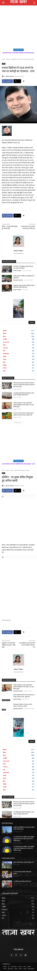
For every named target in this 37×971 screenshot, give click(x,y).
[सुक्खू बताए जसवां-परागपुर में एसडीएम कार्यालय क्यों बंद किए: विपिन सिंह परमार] (7, 288)
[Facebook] (11, 955)
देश (3, 281)
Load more (18, 422)
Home (3, 59)
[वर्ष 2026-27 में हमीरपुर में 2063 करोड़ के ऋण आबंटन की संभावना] (7, 269)
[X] (21, 955)
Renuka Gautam (18, 280)
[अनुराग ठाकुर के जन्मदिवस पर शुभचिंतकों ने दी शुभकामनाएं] (7, 278)
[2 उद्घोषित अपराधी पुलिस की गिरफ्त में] (7, 884)
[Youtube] (25, 955)
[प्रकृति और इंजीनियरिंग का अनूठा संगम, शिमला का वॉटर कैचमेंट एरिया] (7, 829)
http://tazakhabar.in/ (18, 253)
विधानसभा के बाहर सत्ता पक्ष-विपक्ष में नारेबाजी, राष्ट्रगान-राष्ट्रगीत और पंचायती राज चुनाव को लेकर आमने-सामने (24, 384)
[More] (24, 81)
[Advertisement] (18, 25)
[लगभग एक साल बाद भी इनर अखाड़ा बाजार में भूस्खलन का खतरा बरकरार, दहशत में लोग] (7, 415)
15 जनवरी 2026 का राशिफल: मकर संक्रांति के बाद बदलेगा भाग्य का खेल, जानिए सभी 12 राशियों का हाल (23, 838)
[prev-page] (3, 294)
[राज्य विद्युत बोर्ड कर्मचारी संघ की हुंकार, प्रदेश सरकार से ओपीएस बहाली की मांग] (7, 395)
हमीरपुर (7, 59)
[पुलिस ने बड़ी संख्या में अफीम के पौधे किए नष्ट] (7, 864)
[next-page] (6, 294)
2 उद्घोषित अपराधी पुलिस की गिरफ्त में (22, 881)
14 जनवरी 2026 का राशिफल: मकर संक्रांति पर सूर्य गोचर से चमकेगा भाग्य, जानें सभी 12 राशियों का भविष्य (23, 848)
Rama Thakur (10, 76)
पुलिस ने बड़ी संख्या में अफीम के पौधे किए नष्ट (23, 862)
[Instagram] (16, 955)
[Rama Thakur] (3, 76)
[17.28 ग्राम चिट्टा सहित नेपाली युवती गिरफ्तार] (7, 874)
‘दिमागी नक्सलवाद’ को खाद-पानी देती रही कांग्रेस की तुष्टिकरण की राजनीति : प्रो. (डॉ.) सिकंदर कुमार (23, 404)
